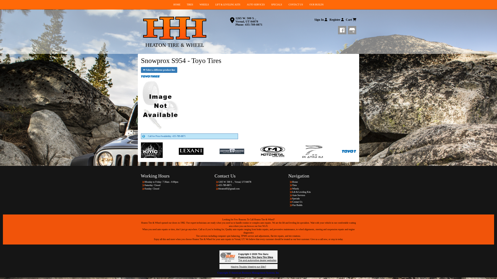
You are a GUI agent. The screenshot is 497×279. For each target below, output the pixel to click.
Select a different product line (160, 70)
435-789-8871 (253, 24)
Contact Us (297, 202)
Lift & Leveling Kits (301, 192)
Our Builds (297, 205)
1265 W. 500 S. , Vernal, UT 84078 (246, 20)
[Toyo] (312, 151)
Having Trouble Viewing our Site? (248, 266)
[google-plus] (352, 29)
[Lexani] (149, 151)
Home (295, 182)
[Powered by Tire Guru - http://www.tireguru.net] (228, 256)
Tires (294, 185)
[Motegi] (190, 151)
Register (335, 19)
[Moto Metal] (231, 151)
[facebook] (343, 29)
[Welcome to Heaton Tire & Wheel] (175, 32)
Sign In (319, 19)
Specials (296, 198)
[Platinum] (272, 151)
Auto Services (298, 195)
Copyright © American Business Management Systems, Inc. (248, 272)
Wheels (295, 188)
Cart (349, 19)
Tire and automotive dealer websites (257, 258)
